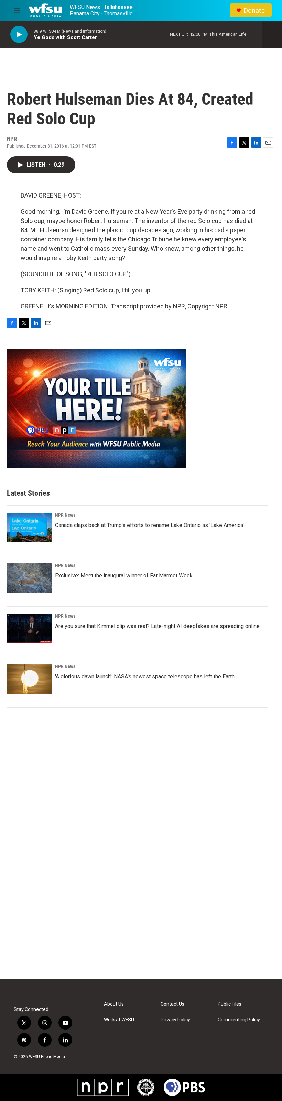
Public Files (229, 1004)
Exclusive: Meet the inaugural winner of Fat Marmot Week (124, 575)
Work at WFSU (119, 1019)
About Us (114, 1004)
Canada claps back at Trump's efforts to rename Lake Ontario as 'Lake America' (149, 525)
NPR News (65, 515)
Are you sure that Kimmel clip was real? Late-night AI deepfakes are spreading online (157, 626)
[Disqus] (141, 887)
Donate (254, 10)
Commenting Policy (239, 1019)
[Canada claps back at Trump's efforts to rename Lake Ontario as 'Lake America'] (29, 527)
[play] (18, 34)
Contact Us (172, 1004)
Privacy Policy (175, 1019)
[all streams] (272, 34)
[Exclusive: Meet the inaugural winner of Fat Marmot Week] (29, 578)
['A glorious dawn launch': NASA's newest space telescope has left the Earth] (29, 679)
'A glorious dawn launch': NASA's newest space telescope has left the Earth (145, 676)
